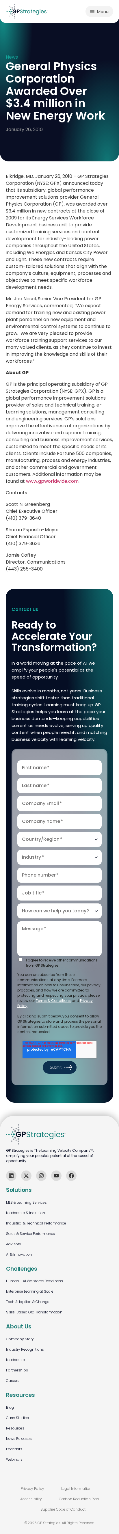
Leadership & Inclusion (25, 1212)
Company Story (20, 1339)
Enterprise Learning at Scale (29, 1291)
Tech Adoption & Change (27, 1301)
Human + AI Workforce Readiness (34, 1280)
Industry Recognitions (25, 1349)
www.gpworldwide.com (52, 481)
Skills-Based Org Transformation (34, 1312)
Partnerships (17, 1370)
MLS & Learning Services (26, 1202)
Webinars (14, 1459)
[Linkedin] (11, 1175)
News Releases (19, 1438)
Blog (10, 1407)
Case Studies (17, 1417)
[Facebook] (71, 1175)
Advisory (13, 1244)
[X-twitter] (26, 1175)
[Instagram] (41, 1175)
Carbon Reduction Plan (79, 1498)
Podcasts (14, 1449)
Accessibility (31, 1498)
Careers (12, 1380)
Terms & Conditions (53, 1000)
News (12, 57)
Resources (15, 1428)
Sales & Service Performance (30, 1233)
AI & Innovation (19, 1254)
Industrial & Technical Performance (36, 1223)
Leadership (15, 1359)
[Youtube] (56, 1175)
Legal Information (76, 1488)
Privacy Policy (32, 1488)
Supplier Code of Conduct (62, 1509)
